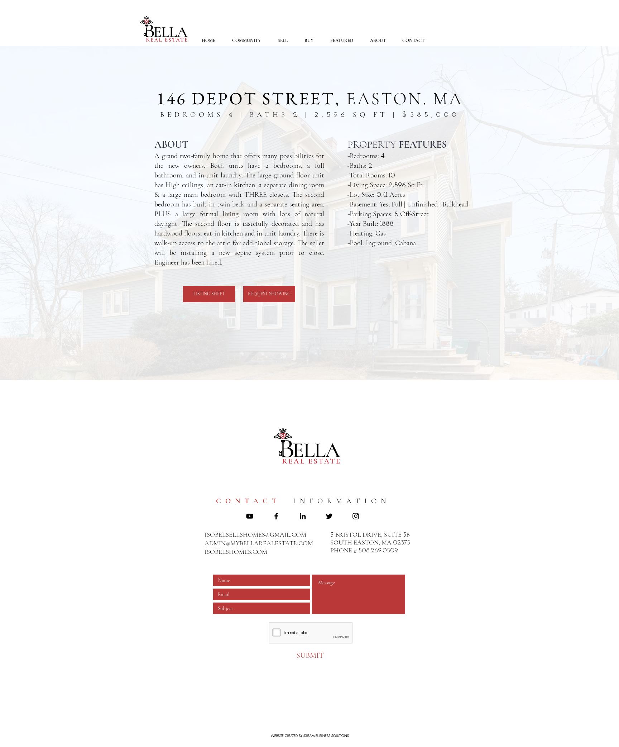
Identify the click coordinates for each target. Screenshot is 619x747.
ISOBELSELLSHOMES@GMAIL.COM (255, 534)
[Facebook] (276, 516)
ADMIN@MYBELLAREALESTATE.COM (259, 543)
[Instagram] (355, 516)
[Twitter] (329, 516)
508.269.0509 (378, 551)
